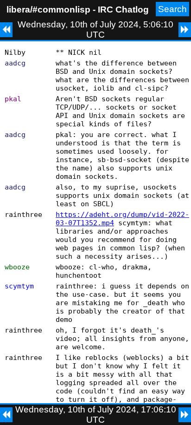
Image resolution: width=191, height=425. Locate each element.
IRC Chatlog (123, 9)
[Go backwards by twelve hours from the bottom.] (6, 414)
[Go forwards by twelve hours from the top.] (184, 29)
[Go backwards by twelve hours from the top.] (6, 29)
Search (172, 9)
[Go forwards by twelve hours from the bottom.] (184, 414)
